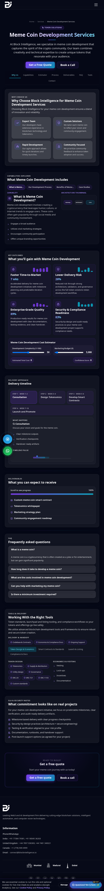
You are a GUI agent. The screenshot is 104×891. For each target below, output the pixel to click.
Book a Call (67, 65)
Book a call (67, 778)
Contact (52, 80)
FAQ (81, 75)
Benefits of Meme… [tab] (65, 187)
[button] (24, 397)
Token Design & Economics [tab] (22, 649)
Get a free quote (40, 777)
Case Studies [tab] (84, 187)
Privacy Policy (43, 887)
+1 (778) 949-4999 (19, 848)
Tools (90, 75)
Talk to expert (91, 877)
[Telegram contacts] (7, 439)
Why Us (15, 75)
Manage (64, 885)
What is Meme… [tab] (16, 187)
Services (41, 21)
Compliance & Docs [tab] (19, 654)
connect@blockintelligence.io (23, 852)
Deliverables (68, 75)
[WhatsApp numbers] (7, 451)
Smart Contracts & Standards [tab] (51, 649)
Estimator (42, 75)
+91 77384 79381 (17, 838)
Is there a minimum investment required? (33, 594)
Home (31, 21)
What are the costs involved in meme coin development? (41, 577)
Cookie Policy (26, 887)
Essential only (79, 885)
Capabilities (28, 75)
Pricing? (69, 877)
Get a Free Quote (40, 65)
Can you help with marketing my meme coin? (35, 585)
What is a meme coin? (23, 549)
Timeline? (79, 877)
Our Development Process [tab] (40, 187)
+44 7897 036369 (27, 843)
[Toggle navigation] (96, 4)
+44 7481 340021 (43, 843)
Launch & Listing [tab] (75, 649)
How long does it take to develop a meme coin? (36, 569)
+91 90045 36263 (33, 838)
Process (55, 75)
